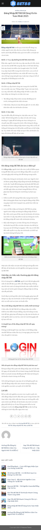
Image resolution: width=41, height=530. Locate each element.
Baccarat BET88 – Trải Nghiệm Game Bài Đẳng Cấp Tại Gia (23, 487)
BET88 (10, 425)
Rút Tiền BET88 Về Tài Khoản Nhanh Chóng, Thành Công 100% (22, 493)
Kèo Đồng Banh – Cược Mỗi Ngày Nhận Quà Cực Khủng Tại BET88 (22, 467)
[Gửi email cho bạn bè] (22, 416)
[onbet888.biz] (20, 3)
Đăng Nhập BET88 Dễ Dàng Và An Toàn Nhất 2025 (23, 507)
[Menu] (2, 3)
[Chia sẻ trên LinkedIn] (29, 416)
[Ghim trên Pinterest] (26, 416)
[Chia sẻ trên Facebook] (15, 416)
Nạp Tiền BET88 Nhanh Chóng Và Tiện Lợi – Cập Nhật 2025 (31, 447)
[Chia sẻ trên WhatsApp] (11, 416)
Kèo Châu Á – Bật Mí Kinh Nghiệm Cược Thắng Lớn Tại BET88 (21, 480)
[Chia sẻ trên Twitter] (18, 416)
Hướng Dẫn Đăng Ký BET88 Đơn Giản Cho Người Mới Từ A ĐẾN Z (9, 447)
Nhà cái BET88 (28, 425)
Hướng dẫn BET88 (20, 10)
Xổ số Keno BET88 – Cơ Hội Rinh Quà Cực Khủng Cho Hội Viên (22, 474)
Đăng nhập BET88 (18, 425)
